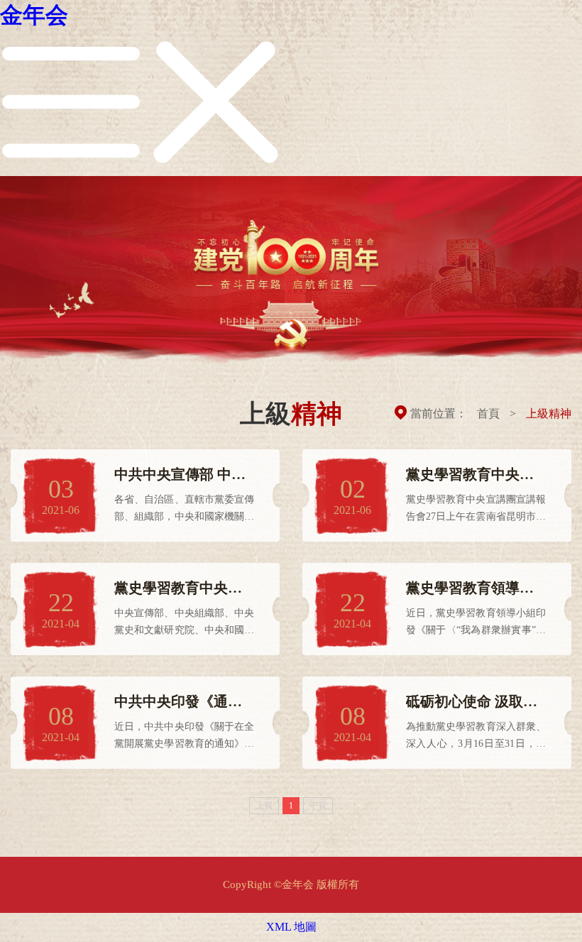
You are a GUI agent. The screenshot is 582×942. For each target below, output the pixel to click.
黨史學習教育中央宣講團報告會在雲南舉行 (470, 475)
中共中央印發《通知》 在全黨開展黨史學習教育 (180, 702)
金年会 (34, 15)
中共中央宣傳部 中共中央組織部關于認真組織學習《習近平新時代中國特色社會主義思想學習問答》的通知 (180, 475)
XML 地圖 (291, 927)
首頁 (488, 413)
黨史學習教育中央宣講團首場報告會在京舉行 (178, 589)
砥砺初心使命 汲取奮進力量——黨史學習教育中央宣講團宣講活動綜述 (471, 702)
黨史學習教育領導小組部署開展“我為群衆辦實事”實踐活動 (473, 589)
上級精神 (548, 413)
